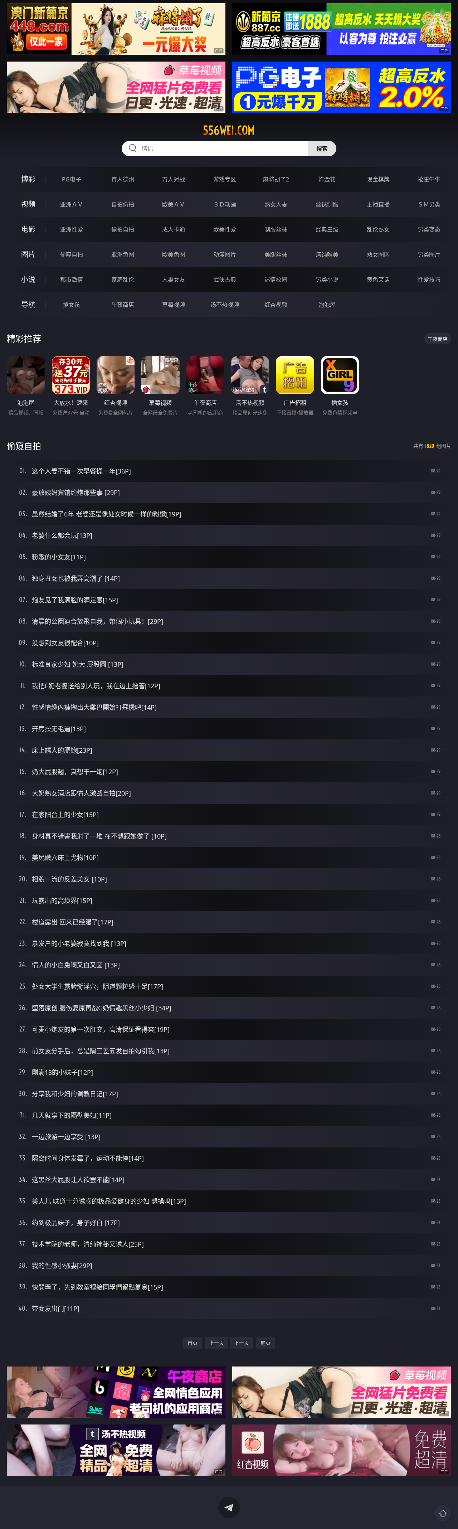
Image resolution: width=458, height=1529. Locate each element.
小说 (28, 279)
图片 (28, 254)
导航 (28, 304)
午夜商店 (122, 305)
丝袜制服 (327, 204)
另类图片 (429, 254)
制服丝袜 (275, 229)
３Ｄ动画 (224, 204)
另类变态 (429, 229)
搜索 (322, 148)
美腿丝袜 (275, 254)
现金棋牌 (378, 179)
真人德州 (122, 179)
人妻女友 (173, 279)
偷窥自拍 (71, 254)
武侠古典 (224, 279)
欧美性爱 (224, 229)
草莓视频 (173, 305)
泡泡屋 (327, 305)
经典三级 (327, 229)
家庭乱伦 (122, 279)
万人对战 (173, 179)
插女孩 (71, 305)
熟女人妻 (275, 204)
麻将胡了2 (276, 179)
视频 (28, 204)
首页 (192, 1342)
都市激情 (71, 279)
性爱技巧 (429, 279)
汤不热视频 (224, 305)
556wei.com (229, 130)
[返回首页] (442, 1513)
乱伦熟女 (378, 229)
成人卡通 (173, 229)
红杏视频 (275, 305)
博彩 (28, 179)
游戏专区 (224, 179)
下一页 (241, 1342)
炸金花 (327, 179)
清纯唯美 (327, 254)
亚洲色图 (122, 254)
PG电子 (71, 179)
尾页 (265, 1342)
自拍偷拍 (122, 204)
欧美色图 (173, 254)
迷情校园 (275, 279)
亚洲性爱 (71, 229)
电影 (28, 229)
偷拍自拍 (122, 229)
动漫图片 (224, 254)
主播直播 (378, 204)
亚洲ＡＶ (71, 204)
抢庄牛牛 (429, 179)
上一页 (216, 1342)
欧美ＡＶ (173, 204)
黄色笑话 (378, 279)
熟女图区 (378, 254)
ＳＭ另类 (429, 204)
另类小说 (327, 279)
